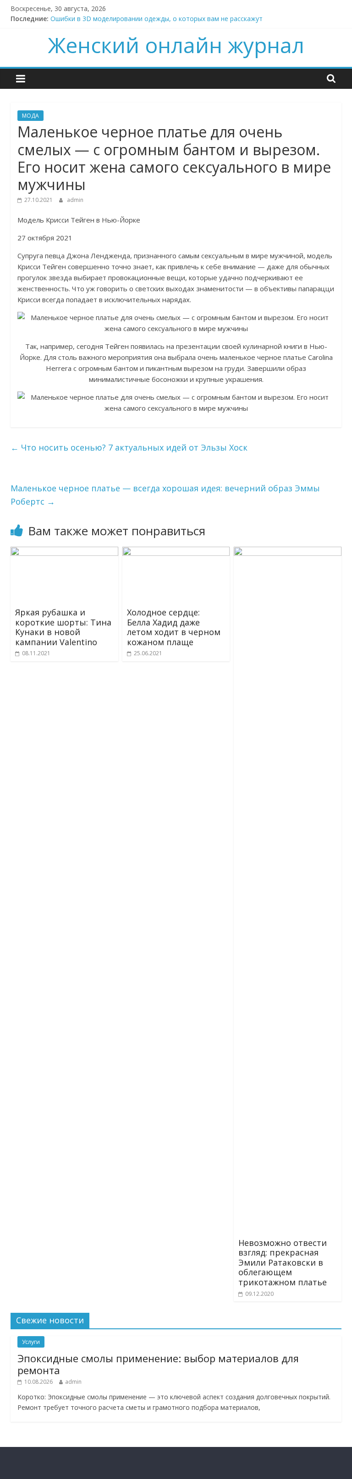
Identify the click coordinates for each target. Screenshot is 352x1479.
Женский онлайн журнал (176, 45)
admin (75, 200)
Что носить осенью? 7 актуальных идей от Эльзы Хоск (129, 447)
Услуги (31, 1342)
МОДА (30, 116)
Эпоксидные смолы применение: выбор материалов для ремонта (158, 1364)
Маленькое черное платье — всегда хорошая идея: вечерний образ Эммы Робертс (165, 495)
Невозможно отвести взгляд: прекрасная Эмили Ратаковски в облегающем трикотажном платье (282, 1262)
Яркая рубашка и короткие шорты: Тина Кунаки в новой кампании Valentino (63, 627)
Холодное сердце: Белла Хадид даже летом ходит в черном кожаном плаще (173, 627)
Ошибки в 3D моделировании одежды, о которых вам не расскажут (156, 18)
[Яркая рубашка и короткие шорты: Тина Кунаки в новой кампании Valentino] (64, 552)
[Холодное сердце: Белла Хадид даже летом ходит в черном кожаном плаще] (176, 552)
